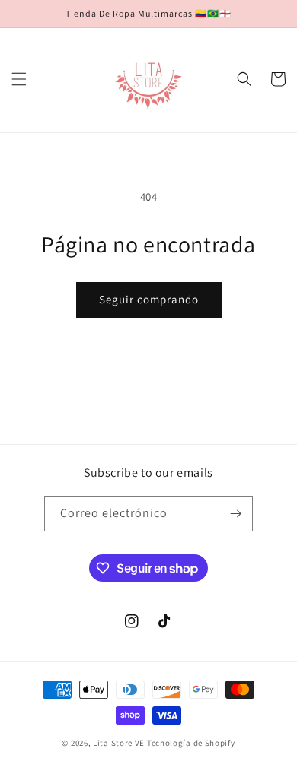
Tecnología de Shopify (191, 743)
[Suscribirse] (235, 513)
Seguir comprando (149, 299)
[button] (19, 79)
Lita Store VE (119, 743)
